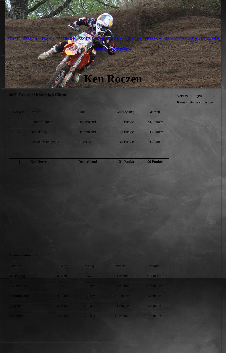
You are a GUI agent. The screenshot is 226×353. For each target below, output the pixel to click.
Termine (64, 38)
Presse (151, 38)
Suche (101, 50)
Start (13, 38)
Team (46, 38)
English (208, 38)
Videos (131, 38)
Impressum (121, 50)
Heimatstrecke (179, 38)
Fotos (113, 38)
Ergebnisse (89, 38)
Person (30, 38)
